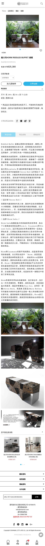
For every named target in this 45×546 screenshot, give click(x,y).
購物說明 (36, 134)
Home (4, 11)
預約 (8, 544)
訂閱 (36, 497)
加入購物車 (11, 84)
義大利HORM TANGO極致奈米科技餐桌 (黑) (33, 456)
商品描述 (4, 88)
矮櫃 (22, 11)
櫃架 (17, 11)
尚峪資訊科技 (27, 534)
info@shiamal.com (22, 509)
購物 (27, 542)
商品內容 (8, 134)
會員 (36, 544)
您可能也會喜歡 (7, 432)
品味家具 (11, 11)
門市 (17, 544)
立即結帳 (33, 84)
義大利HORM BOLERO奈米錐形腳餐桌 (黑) (12, 456)
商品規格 (22, 134)
